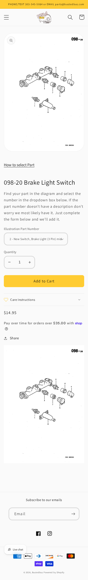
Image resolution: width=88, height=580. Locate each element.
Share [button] (14, 338)
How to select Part (19, 165)
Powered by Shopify (54, 572)
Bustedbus (37, 572)
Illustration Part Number (21, 229)
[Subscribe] (73, 513)
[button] (6, 17)
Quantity (10, 252)
